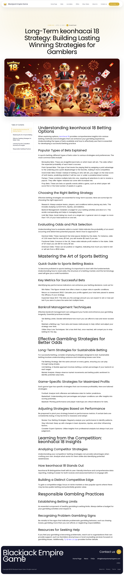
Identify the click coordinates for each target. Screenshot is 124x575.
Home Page (77, 559)
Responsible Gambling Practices (22, 149)
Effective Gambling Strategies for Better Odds (22, 139)
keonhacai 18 (64, 136)
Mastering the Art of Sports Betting (22, 134)
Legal (119, 569)
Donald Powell (72, 25)
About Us (101, 569)
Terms (114, 569)
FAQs (93, 559)
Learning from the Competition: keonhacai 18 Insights (21, 144)
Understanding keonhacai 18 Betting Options (21, 130)
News (86, 559)
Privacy (108, 569)
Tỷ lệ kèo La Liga (71, 539)
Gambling (51, 25)
